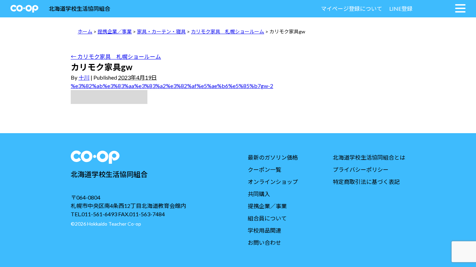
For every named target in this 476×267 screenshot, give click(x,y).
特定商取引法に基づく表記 (366, 181)
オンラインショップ (273, 181)
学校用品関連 (264, 230)
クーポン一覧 (264, 169)
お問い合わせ (264, 242)
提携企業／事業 (115, 31)
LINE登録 (401, 8)
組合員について (267, 218)
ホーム (85, 31)
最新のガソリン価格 (273, 157)
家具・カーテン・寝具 (161, 31)
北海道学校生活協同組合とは (369, 157)
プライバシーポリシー (361, 169)
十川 (84, 77)
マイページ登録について (351, 8)
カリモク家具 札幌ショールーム (227, 31)
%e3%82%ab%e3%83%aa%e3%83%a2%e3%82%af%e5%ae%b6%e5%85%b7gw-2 (172, 85)
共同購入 (259, 194)
